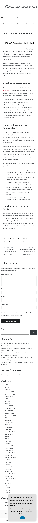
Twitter (24, 238)
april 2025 (8, 404)
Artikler (7, 503)
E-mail (4, 296)
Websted (4, 304)
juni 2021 (8, 483)
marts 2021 (9, 490)
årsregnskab (7, 90)
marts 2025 (9, 406)
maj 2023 (8, 441)
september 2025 (10, 394)
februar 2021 (9, 492)
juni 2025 (8, 401)
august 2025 (9, 396)
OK (22, 518)
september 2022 (10, 457)
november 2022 (10, 453)
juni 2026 (8, 387)
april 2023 (8, 443)
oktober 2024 (9, 413)
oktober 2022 (9, 455)
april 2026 (8, 390)
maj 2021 (8, 485)
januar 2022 (9, 471)
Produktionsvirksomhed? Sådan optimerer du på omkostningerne (27, 251)
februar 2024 (9, 425)
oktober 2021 (9, 476)
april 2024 (8, 420)
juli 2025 (7, 399)
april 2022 (8, 464)
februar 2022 (9, 469)
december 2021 (10, 474)
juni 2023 (8, 439)
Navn (3, 289)
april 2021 (8, 488)
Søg (2, 329)
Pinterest (11, 241)
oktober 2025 (9, 392)
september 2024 (10, 415)
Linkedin (24, 241)
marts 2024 (9, 422)
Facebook (11, 238)
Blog (6, 505)
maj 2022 (8, 462)
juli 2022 (7, 460)
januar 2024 (9, 427)
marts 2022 (9, 467)
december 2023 (10, 429)
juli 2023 (7, 436)
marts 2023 (9, 446)
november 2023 (10, 432)
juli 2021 (7, 481)
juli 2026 (7, 385)
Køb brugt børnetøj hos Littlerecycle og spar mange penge (10, 251)
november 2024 (10, 411)
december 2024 (10, 408)
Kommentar (6, 274)
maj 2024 (8, 418)
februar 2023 (9, 448)
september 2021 (10, 478)
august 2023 (9, 434)
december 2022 (10, 450)
